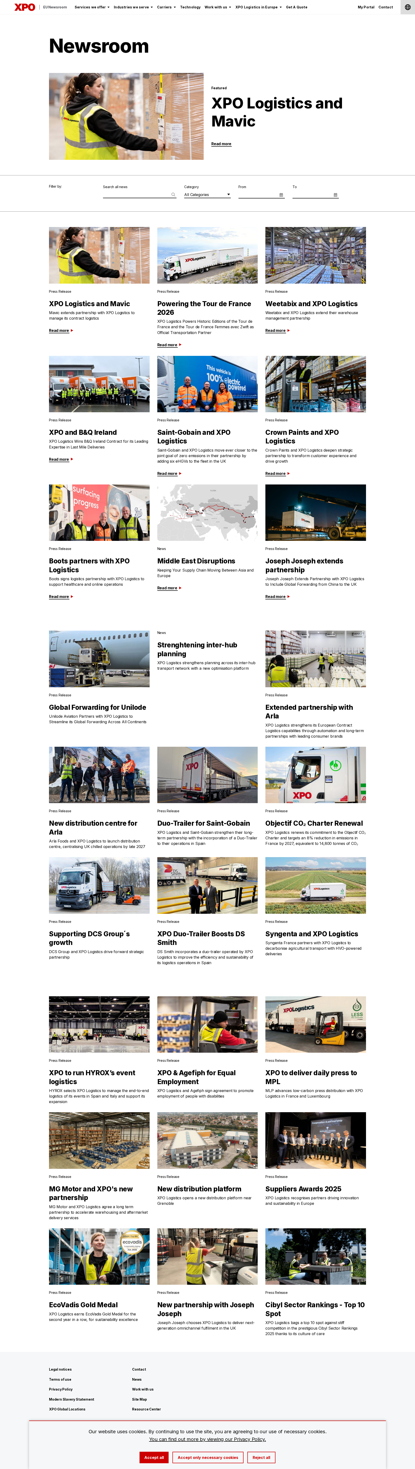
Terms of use (60, 1379)
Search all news (115, 187)
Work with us (143, 1389)
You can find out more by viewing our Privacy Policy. (207, 1439)
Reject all (261, 1457)
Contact (139, 1369)
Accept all (154, 1457)
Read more (221, 144)
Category (191, 187)
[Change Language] (408, 7)
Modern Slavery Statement (71, 1399)
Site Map (139, 1399)
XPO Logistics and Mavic (277, 112)
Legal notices (60, 1369)
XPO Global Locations (67, 1409)
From (242, 187)
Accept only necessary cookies (208, 1457)
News (137, 1379)
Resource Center (146, 1409)
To (295, 187)
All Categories (196, 194)
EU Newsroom (55, 7)
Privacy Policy (61, 1389)
